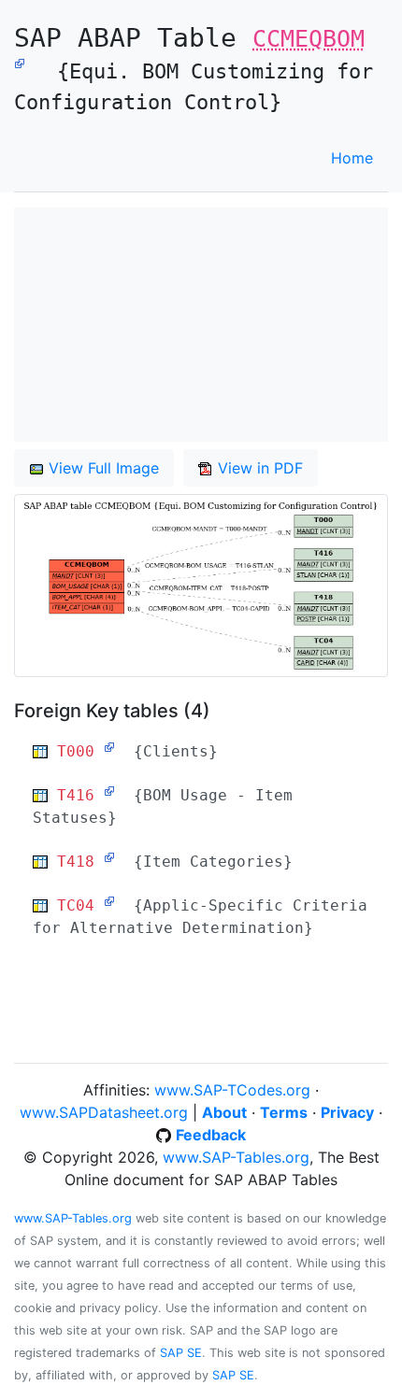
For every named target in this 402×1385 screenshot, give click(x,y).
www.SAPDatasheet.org (104, 1112)
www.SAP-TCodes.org (232, 1090)
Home (352, 157)
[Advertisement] (201, 324)
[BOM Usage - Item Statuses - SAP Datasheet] (109, 791)
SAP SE (181, 1353)
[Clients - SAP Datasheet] (109, 747)
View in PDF (258, 468)
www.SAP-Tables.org (236, 1157)
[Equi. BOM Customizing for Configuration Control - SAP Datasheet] (19, 61)
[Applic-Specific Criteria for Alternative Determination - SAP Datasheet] (109, 901)
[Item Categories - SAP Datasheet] (109, 857)
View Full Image (101, 468)
